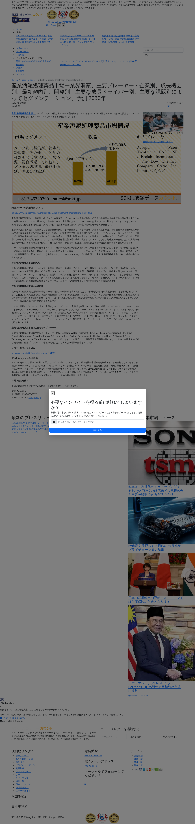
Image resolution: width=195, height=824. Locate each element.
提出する (97, 430)
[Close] (53, 393)
